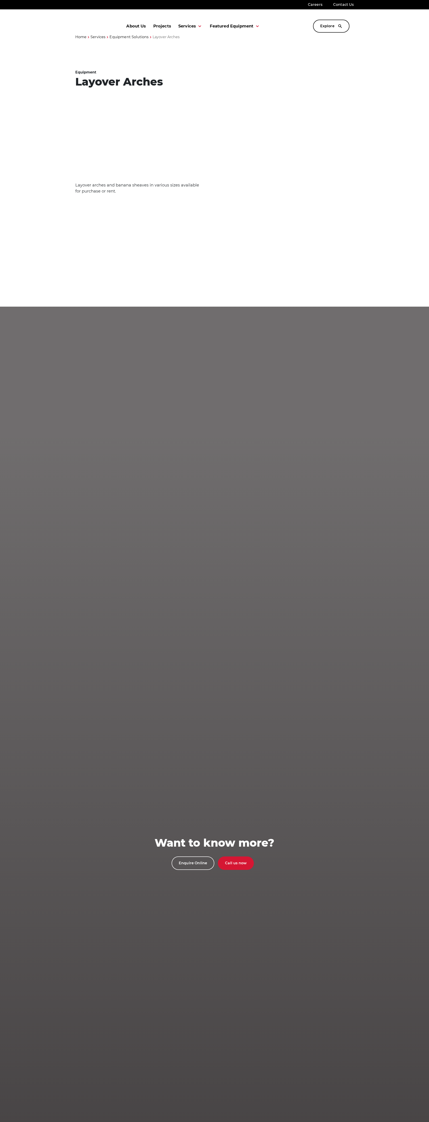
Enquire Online (193, 863)
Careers (315, 4)
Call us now (236, 863)
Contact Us (343, 4)
